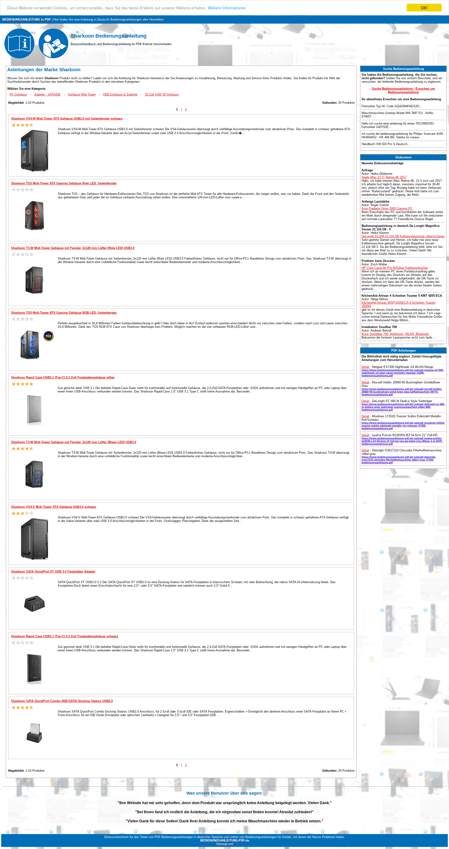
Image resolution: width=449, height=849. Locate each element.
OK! (424, 8)
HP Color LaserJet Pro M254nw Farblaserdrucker (395, 268)
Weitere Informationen (227, 8)
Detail (365, 367)
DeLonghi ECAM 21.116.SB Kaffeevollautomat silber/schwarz (403, 236)
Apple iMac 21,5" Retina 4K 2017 (384, 177)
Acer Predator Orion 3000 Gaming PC (387, 208)
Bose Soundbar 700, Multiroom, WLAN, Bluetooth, (396, 334)
